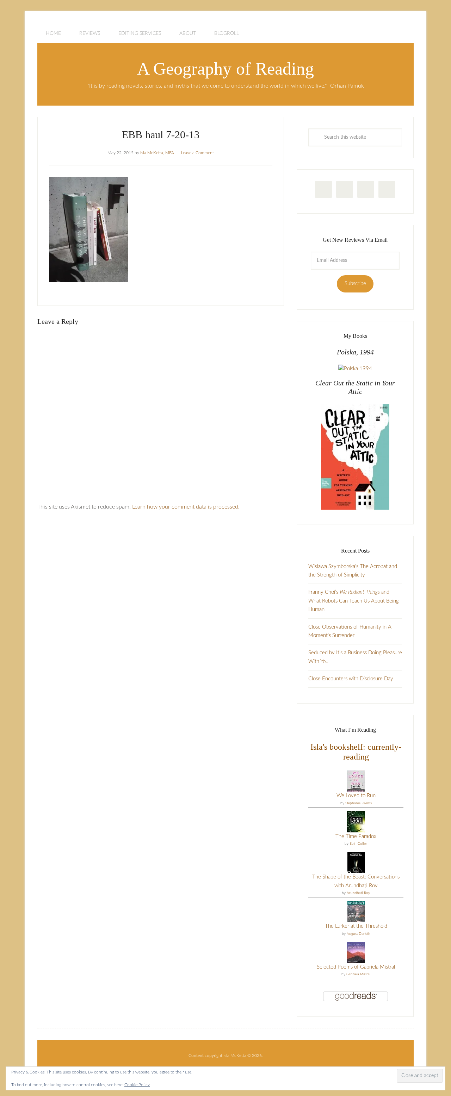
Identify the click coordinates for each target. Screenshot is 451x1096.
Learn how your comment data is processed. (186, 507)
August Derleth (358, 934)
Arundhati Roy (358, 893)
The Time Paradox (355, 836)
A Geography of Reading (225, 68)
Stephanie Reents (358, 803)
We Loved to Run (356, 795)
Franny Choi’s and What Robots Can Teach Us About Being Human (353, 601)
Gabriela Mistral (358, 974)
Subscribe (355, 283)
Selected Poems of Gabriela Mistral (356, 967)
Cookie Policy (137, 1085)
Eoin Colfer (358, 843)
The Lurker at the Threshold (356, 926)
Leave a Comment (197, 153)
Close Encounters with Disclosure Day (350, 678)
